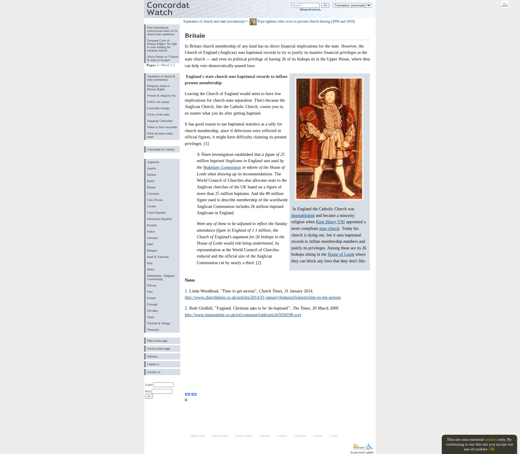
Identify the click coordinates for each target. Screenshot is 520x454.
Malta (150, 269)
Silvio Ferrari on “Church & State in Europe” (162, 58)
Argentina (153, 162)
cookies (490, 439)
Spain (150, 317)
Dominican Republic (159, 219)
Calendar (300, 435)
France (151, 231)
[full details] (186, 400)
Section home (243, 435)
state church (329, 228)
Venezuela (153, 329)
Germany (152, 237)
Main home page (157, 340)
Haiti (150, 244)
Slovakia (152, 310)
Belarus (151, 174)
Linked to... (154, 364)
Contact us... (155, 372)
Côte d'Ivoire (155, 200)
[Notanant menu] (358, 448)
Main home (197, 435)
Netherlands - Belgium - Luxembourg (161, 277)
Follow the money (158, 101)
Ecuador (152, 225)
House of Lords (341, 254)
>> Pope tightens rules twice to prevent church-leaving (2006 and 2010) (299, 21)
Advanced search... (310, 9)
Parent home (220, 435)
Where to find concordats (162, 127)
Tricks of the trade (158, 114)
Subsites (264, 435)
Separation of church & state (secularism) (161, 78)
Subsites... (153, 356)
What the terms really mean (160, 135)
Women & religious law (161, 95)
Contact (318, 435)
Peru (150, 291)
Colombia (153, 193)
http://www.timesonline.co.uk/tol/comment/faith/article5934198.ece (242, 314)
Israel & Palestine (158, 256)
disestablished (302, 215)
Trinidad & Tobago (158, 323)
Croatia (151, 206)
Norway (151, 285)
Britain (151, 187)
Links (334, 435)
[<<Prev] (163, 65)
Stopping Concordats (160, 120)
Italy (150, 263)
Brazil (150, 181)
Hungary (152, 250)
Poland (151, 298)
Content (282, 435)
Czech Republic (156, 212)
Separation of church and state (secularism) (213, 21)
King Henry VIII (330, 221)
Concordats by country (161, 149)
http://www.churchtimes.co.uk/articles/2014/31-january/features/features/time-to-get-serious (263, 297)
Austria (151, 168)
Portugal (152, 304)
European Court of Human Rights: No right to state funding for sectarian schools (162, 45)
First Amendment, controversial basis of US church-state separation (162, 31)
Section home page (158, 348)
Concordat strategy (158, 108)
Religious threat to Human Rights (158, 87)
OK (492, 449)
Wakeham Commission (222, 167)
